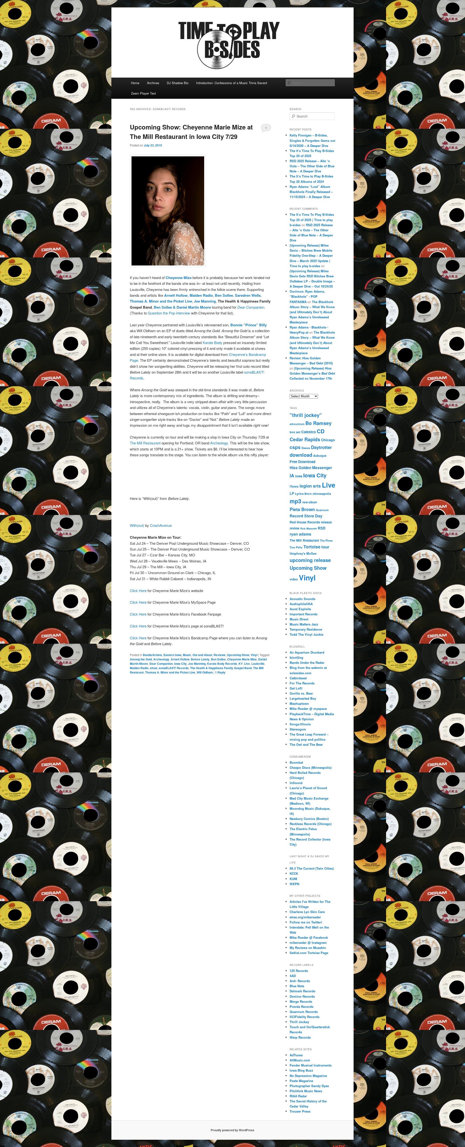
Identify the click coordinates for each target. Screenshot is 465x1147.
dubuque (319, 455)
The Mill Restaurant (145, 442)
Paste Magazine (301, 1080)
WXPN (294, 884)
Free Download (302, 461)
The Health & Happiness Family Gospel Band (221, 668)
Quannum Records (304, 1011)
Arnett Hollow (176, 295)
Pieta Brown (302, 509)
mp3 (295, 501)
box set (295, 432)
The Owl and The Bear (306, 744)
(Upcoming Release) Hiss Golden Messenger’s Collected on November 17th (312, 373)
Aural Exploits (300, 609)
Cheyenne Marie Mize (242, 659)
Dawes (306, 448)
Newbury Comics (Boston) (309, 818)
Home (135, 82)
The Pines (326, 540)
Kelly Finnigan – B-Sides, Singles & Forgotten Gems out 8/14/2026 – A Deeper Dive (312, 140)
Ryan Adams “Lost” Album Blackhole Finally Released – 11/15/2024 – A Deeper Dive (311, 191)
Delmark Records (302, 991)
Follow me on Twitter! (306, 922)
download (301, 454)
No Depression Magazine (308, 1075)
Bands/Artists (152, 655)
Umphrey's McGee (303, 553)
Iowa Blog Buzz (301, 1070)
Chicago (328, 439)
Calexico (308, 431)
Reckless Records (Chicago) (311, 823)
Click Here (138, 590)
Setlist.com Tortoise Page (309, 952)
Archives (153, 82)
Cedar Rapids (305, 439)
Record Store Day (306, 516)
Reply (220, 672)
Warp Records (300, 1037)
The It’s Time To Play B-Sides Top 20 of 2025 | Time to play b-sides (312, 219)
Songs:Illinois (300, 724)
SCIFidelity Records (304, 1016)
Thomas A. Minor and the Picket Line (161, 301)
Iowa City (180, 663)
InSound (296, 782)
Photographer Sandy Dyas (309, 1085)
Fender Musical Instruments (311, 1065)
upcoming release (310, 560)
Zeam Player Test (143, 93)
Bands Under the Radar (307, 662)
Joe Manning (204, 301)
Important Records (304, 614)
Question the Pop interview (169, 312)
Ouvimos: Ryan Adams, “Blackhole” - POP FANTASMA (307, 296)
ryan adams (300, 534)
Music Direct (299, 619)
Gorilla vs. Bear (301, 693)
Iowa (298, 476)
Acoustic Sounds (302, 598)
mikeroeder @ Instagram (308, 942)
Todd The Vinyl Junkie (306, 634)
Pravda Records (301, 1006)
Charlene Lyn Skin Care (307, 911)
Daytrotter (321, 447)
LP (292, 493)
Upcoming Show (238, 655)
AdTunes (296, 1055)
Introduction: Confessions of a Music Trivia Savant (231, 82)
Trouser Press (300, 1111)
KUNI (293, 878)
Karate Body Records (222, 663)
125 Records (299, 970)
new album (309, 502)
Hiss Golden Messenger (311, 467)
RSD (322, 528)
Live (247, 663)
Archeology (219, 442)
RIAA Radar (298, 1096)
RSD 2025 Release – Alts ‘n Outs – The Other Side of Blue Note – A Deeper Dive (312, 166)
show (153, 668)
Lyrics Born (303, 493)
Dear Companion (161, 663)
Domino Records (302, 996)
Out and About (202, 655)
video (294, 579)
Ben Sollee (224, 295)
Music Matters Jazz (304, 624)
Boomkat (296, 762)
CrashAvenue (161, 525)
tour (325, 547)
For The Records (302, 683)
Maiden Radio (139, 668)
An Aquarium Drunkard (307, 652)
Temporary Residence (306, 629)
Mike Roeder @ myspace (308, 708)
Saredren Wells (248, 295)
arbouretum (297, 424)
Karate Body (212, 342)
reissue (326, 522)
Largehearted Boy (303, 698)
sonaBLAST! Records (174, 668)
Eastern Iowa (172, 655)
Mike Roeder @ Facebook (309, 937)
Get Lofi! (296, 688)
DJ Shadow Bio (177, 82)
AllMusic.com (300, 1060)
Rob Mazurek (308, 528)
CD (321, 431)
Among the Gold (141, 659)
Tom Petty (296, 547)
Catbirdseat (298, 678)
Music (187, 655)
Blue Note (297, 986)
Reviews (219, 655)
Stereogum (298, 729)
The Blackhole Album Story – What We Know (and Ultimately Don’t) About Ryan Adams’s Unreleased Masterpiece (312, 312)
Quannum (322, 510)
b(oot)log (296, 657)
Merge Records (301, 1001)
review (294, 528)
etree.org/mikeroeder (305, 917)
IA (292, 475)
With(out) (137, 525)
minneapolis (322, 493)
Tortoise (311, 547)
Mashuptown (299, 703)
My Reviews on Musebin (308, 947)
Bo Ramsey (318, 423)
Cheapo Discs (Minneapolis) (311, 767)
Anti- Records (300, 981)
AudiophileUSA (301, 604)
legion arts (310, 486)
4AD (293, 975)
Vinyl (254, 655)
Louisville (257, 663)
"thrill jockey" (306, 414)
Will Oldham (205, 672)
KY (241, 663)
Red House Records (305, 522)
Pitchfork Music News (306, 1091)
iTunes (294, 486)
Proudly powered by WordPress (232, 1130)
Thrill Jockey (299, 1021)
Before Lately (200, 659)
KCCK (294, 873)
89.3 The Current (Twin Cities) (312, 868)
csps (295, 447)
